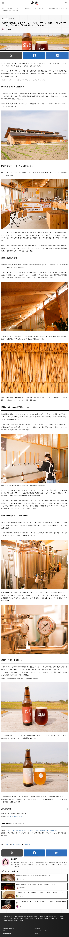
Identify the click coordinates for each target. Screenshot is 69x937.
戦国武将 (27, 844)
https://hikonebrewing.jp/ (15, 816)
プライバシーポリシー (8, 931)
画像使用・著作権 (7, 933)
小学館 (36, 933)
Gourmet (19, 8)
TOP (3, 8)
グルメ (6, 844)
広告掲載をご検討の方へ (9, 928)
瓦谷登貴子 (14, 859)
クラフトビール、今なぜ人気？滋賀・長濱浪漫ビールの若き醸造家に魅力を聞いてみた (31, 830)
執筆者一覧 (37, 928)
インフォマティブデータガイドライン (43, 931)
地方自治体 (16, 844)
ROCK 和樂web (11, 8)
